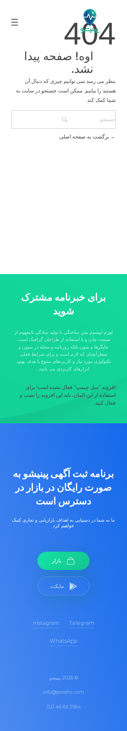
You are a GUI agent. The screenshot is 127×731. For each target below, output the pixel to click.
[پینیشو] (89, 21)
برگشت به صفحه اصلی (84, 137)
